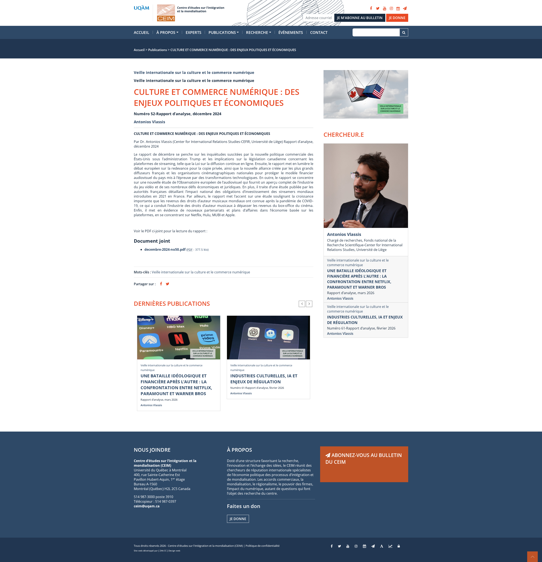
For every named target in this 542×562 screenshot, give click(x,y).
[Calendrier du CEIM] (398, 8)
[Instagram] (391, 8)
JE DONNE (397, 17)
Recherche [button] (257, 32)
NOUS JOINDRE (152, 449)
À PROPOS (239, 449)
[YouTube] (384, 8)
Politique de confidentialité (262, 546)
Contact (319, 32)
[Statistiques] (390, 546)
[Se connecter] (399, 546)
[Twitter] (378, 8)
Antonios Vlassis (149, 121)
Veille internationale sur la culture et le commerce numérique (194, 72)
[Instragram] (356, 546)
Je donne (238, 518)
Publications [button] (222, 32)
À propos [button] (165, 32)
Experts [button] (193, 32)
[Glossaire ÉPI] (381, 546)
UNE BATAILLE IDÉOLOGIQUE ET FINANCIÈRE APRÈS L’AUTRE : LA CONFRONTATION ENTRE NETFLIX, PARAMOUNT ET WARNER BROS (176, 384)
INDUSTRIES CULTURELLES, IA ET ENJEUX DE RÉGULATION (263, 379)
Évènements (290, 32)
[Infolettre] (405, 8)
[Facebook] (371, 8)
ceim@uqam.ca (147, 506)
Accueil (141, 32)
